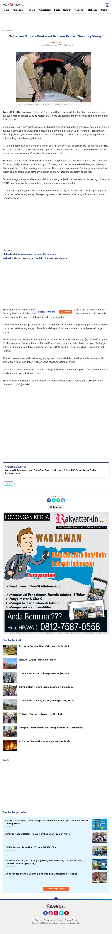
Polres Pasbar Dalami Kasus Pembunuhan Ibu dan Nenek (39, 833)
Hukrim (67, 10)
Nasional (79, 10)
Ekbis (57, 10)
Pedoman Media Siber (53, 920)
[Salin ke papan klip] (63, 500)
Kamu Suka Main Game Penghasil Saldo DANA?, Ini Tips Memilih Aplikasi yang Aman (47, 822)
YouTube (68, 916)
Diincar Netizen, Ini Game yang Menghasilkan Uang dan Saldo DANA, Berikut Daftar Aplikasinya (45, 862)
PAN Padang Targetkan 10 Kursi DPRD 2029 (31, 847)
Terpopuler (18, 10)
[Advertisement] (56, 19)
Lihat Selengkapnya (55, 889)
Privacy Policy (71, 920)
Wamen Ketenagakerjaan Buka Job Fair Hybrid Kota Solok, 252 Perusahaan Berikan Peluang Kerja (51, 472)
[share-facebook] (49, 500)
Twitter (62, 916)
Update (66, 312)
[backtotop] (56, 900)
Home (6, 10)
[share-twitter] (54, 500)
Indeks (31, 10)
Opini (104, 10)
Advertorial (45, 10)
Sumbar (8, 483)
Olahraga (93, 10)
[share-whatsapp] (58, 500)
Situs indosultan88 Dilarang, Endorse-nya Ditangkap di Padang (42, 873)
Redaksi (38, 920)
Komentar (57, 507)
